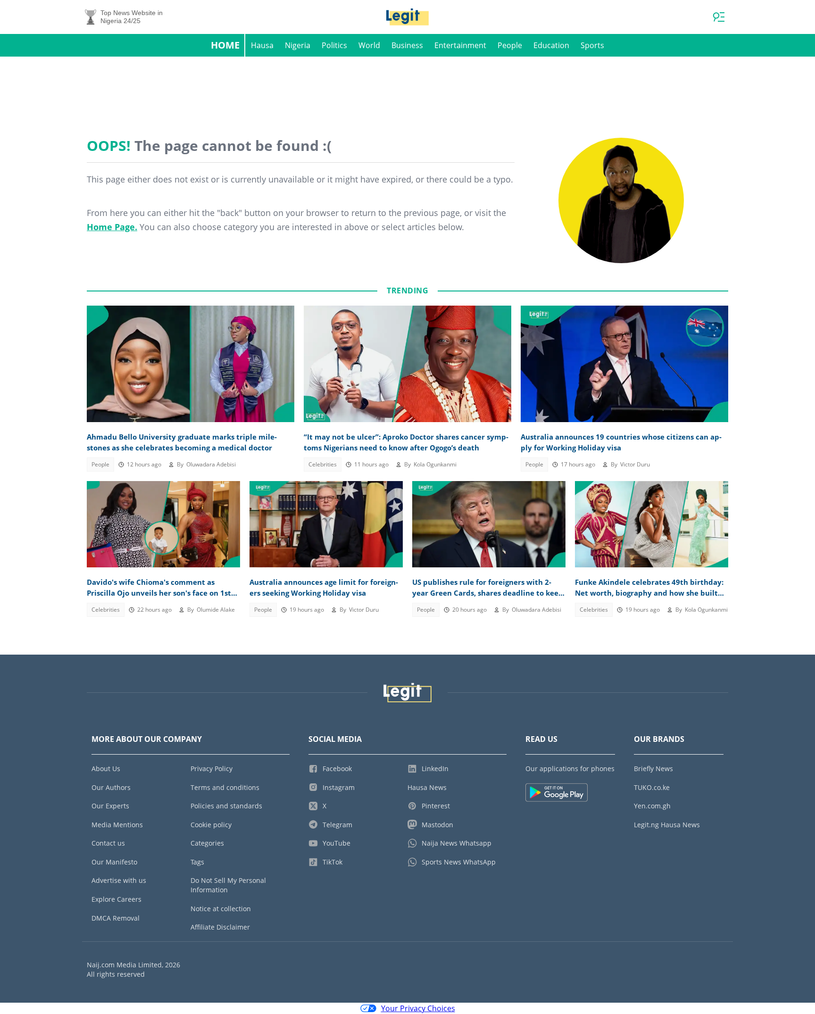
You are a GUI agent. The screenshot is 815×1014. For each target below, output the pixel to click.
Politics (334, 45)
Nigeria (297, 45)
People (510, 45)
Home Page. (112, 227)
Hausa (262, 45)
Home (225, 45)
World (369, 45)
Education (551, 45)
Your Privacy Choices (418, 1008)
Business (407, 45)
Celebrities (322, 464)
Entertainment (460, 45)
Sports (592, 45)
